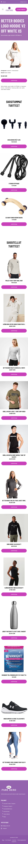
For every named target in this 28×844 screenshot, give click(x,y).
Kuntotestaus (6, 811)
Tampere (4, 1)
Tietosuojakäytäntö (21, 840)
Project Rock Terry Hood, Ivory (14, 280)
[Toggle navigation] (2, 9)
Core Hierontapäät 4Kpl (14, 140)
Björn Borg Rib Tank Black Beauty (14, 588)
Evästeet (14, 840)
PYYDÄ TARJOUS (21, 9)
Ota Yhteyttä (8, 840)
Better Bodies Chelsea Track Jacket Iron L (14, 500)
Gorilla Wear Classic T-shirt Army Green (14, 411)
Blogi (4, 816)
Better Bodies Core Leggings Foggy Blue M (14, 762)
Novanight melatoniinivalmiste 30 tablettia (14, 675)
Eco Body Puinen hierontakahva (14, 217)
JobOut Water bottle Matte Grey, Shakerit (14, 631)
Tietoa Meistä (6, 814)
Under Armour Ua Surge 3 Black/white (14, 719)
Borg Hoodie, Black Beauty (14, 544)
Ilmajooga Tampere (7, 806)
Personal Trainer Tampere (9, 803)
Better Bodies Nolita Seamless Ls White (14, 368)
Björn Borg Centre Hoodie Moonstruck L (14, 324)
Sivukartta (14, 841)
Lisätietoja (14, 80)
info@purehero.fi (23, 1)
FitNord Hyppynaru (14, 183)
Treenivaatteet (14, 70)
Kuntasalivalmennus (7, 808)
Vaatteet (9, 70)
